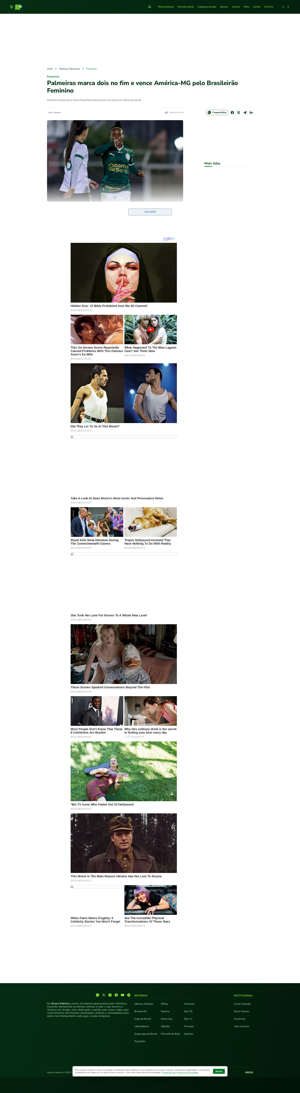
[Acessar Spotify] (129, 995)
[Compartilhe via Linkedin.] (251, 112)
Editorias (140, 995)
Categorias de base (207, 6)
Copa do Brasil (142, 1019)
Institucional (243, 995)
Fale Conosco (241, 1026)
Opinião (256, 6)
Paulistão (139, 1041)
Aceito (218, 1071)
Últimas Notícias (166, 6)
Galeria (165, 1011)
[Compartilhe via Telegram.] (245, 112)
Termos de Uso (169, 1072)
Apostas (224, 6)
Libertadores (141, 1026)
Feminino (268, 6)
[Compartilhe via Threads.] (238, 112)
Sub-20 (188, 1011)
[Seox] (249, 1072)
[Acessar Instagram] (110, 995)
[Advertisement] (150, 40)
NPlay (246, 6)
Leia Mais (150, 212)
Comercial (239, 1019)
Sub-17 (188, 1019)
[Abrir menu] (11, 7)
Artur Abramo (54, 112)
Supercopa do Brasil (145, 1034)
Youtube (236, 6)
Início (50, 69)
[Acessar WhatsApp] (97, 995)
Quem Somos (241, 1011)
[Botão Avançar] (288, 7)
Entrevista (166, 1019)
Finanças (189, 1026)
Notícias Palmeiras (69, 69)
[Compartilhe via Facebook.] (232, 112)
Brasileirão (140, 1011)
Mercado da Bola (186, 6)
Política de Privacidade (188, 1072)
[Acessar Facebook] (116, 995)
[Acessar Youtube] (122, 995)
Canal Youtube (242, 1004)
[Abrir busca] (150, 7)
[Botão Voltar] (283, 7)
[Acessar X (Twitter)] (104, 995)
